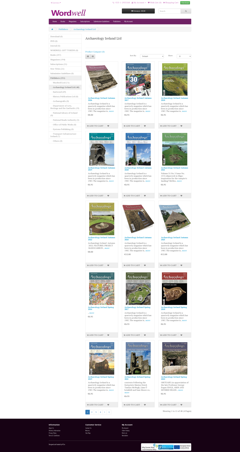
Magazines (72, 21)
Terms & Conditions (54, 436)
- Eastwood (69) (58, 91)
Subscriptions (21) (58, 64)
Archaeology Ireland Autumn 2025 (174, 238)
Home (55, 21)
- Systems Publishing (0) (62, 129)
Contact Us (88, 428)
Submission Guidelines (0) (62, 73)
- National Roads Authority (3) (64, 120)
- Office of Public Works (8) (63, 124)
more (111, 111)
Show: (170, 55)
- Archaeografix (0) (59, 101)
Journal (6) (55, 45)
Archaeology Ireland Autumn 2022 (101, 238)
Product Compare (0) (94, 51)
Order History (126, 431)
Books (63, 21)
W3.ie (63, 444)
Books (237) (55, 55)
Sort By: (133, 55)
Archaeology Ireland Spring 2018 (174, 308)
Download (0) (56, 36)
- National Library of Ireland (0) (63, 114)
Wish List (124, 433)
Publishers (117, 21)
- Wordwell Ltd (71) (59, 82)
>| (109, 412)
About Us (51, 428)
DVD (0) (53, 41)
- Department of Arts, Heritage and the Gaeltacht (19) (64, 107)
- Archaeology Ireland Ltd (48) (64, 87)
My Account (128, 21)
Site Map (87, 433)
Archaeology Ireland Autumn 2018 (174, 99)
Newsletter (125, 436)
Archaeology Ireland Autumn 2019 (101, 169)
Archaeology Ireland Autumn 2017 (138, 99)
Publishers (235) (57, 78)
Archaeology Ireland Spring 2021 (137, 378)
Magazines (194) (57, 59)
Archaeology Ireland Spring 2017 (137, 308)
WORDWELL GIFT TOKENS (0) (64, 50)
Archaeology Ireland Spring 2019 (101, 378)
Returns (87, 431)
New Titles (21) (57, 68)
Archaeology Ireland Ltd (85, 29)
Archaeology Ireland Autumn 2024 (138, 238)
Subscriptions (85, 21)
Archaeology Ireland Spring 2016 (101, 308)
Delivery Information (54, 431)
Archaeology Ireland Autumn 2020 (138, 169)
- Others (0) (56, 141)
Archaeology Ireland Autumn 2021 (174, 169)
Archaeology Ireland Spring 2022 (174, 378)
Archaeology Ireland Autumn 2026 (101, 99)
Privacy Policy (52, 433)
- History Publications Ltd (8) (64, 96)
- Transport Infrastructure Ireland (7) (63, 135)
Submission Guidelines (102, 21)
